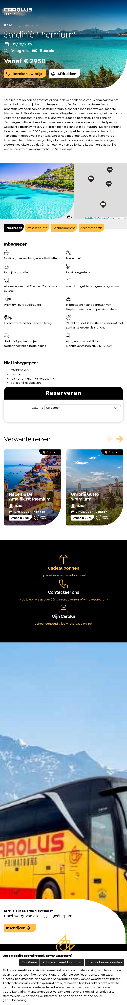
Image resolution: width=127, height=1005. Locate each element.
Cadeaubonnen (63, 568)
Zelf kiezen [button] (29, 962)
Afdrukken (66, 73)
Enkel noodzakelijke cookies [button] (62, 962)
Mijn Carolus (64, 616)
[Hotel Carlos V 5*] (91, 179)
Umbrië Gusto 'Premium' (85, 496)
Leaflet (88, 218)
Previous (109, 438)
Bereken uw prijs (27, 73)
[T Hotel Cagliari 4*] (103, 205)
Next (119, 438)
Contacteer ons (63, 592)
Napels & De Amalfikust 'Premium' (30, 496)
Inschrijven (16, 928)
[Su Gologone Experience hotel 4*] (109, 184)
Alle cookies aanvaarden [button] (105, 962)
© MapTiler (96, 218)
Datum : (37, 408)
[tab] (14, 228)
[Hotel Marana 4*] (109, 170)
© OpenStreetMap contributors (114, 218)
